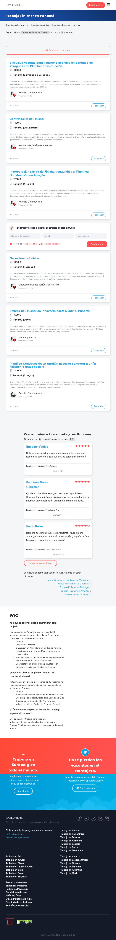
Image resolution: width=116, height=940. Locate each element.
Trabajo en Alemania (71, 841)
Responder (99, 106)
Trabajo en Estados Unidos (74, 860)
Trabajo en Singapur (16, 877)
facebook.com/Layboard (17, 838)
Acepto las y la (36, 244)
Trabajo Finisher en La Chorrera (73, 584)
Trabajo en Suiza (69, 847)
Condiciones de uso (16, 892)
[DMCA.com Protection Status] (24, 923)
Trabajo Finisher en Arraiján (75, 591)
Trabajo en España (70, 844)
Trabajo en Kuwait (15, 860)
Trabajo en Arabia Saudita (19, 867)
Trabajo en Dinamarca (72, 850)
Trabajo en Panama (70, 867)
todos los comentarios (40, 563)
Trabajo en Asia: (14, 856)
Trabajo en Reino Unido (72, 834)
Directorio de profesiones (19, 902)
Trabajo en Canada (70, 863)
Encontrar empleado (16, 886)
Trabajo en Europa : (70, 830)
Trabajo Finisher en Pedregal (75, 587)
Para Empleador (95, 5)
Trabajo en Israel (14, 870)
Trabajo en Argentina (71, 870)
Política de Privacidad (17, 889)
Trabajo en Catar (15, 873)
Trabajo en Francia (70, 837)
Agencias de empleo (16, 882)
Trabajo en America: (70, 856)
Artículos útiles (13, 895)
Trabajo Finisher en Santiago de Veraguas (68, 580)
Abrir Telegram (87, 788)
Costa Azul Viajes (53, 549)
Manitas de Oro (52, 510)
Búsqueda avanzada (59, 50)
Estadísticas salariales (17, 906)
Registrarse (97, 244)
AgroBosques (51, 466)
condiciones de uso (31, 244)
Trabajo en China (15, 863)
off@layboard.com (14, 834)
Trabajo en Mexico (69, 873)
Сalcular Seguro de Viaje (19, 899)
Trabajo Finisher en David (77, 595)
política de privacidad (51, 244)
